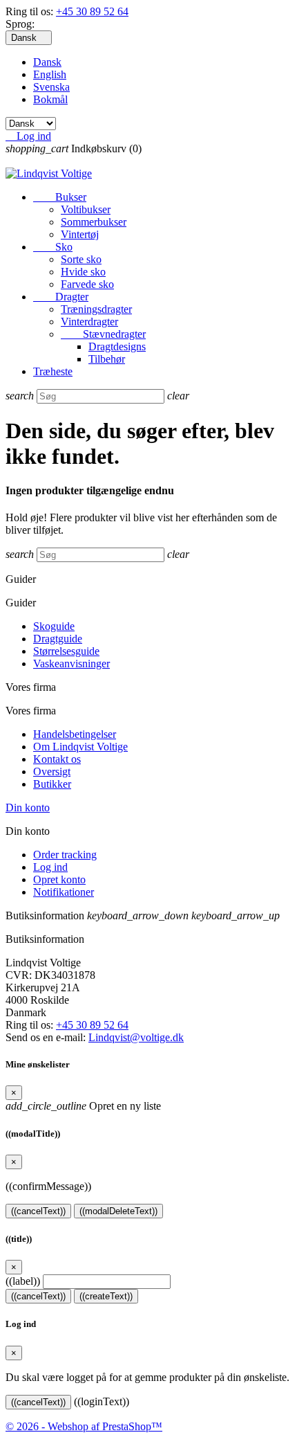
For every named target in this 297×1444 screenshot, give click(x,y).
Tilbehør (106, 359)
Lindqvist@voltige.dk (136, 1037)
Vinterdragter (89, 321)
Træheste (53, 371)
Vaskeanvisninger (71, 663)
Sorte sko (81, 259)
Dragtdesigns (117, 346)
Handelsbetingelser (74, 734)
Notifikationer (63, 892)
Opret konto (59, 879)
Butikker (52, 784)
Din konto (28, 807)
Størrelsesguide (66, 651)
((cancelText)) (38, 1211)
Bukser (59, 197)
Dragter (60, 297)
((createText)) (106, 1296)
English (49, 74)
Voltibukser (86, 209)
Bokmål (50, 99)
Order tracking (65, 854)
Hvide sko (83, 272)
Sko (53, 247)
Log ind (50, 867)
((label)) (23, 1281)
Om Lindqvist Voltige (80, 746)
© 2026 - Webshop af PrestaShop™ (84, 1426)
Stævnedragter (103, 334)
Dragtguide (57, 638)
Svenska (51, 87)
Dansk (47, 62)
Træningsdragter (96, 309)
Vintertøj (80, 234)
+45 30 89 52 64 (92, 11)
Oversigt (51, 771)
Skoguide (54, 626)
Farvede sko (87, 284)
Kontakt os (57, 759)
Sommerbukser (93, 222)
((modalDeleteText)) (118, 1211)
